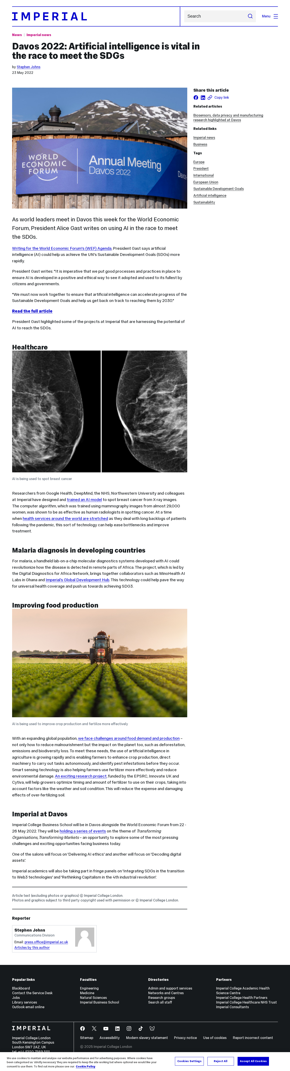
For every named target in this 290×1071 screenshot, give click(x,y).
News (17, 35)
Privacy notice (185, 1038)
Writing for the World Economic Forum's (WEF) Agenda (61, 248)
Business (200, 144)
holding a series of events (83, 831)
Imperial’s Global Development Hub (77, 579)
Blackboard (21, 988)
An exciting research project (81, 776)
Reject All (220, 1061)
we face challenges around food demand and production (129, 738)
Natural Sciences (93, 997)
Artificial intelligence (209, 195)
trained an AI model (84, 499)
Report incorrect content (253, 1038)
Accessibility (110, 1038)
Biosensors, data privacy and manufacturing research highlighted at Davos (228, 117)
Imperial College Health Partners (241, 997)
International (203, 175)
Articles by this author (32, 947)
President (201, 168)
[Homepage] (96, 16)
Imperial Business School (99, 1002)
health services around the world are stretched (65, 518)
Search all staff (160, 1002)
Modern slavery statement (147, 1038)
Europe (198, 162)
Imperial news (39, 35)
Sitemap (86, 1038)
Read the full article (32, 311)
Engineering (89, 988)
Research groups (161, 997)
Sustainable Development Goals (218, 189)
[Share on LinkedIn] (202, 97)
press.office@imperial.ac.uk (46, 942)
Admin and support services (170, 988)
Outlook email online (28, 1007)
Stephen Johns (28, 67)
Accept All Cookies (253, 1061)
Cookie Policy (85, 1066)
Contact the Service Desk (32, 993)
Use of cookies (215, 1038)
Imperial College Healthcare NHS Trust (246, 1002)
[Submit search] (250, 16)
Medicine (87, 993)
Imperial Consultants (232, 1007)
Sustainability (204, 202)
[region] (145, 1061)
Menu (266, 16)
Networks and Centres (166, 993)
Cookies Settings (189, 1061)
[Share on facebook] (195, 97)
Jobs (16, 997)
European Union (205, 182)
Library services (24, 1002)
